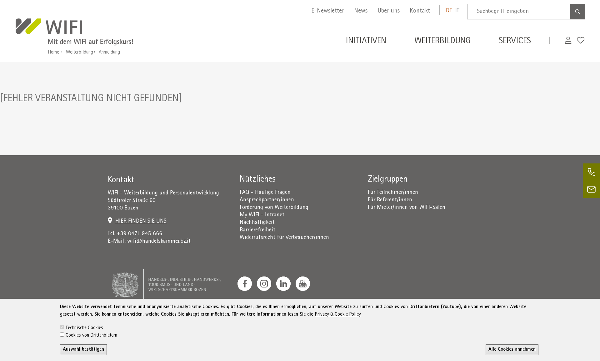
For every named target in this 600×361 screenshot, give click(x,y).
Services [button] (515, 41)
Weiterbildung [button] (442, 41)
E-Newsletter (327, 11)
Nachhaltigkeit (257, 223)
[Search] (577, 11)
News (361, 11)
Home (53, 52)
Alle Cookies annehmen (512, 349)
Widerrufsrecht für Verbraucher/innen (284, 238)
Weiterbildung (79, 52)
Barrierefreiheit (257, 230)
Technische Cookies (84, 328)
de (449, 11)
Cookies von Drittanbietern (91, 335)
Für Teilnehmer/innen (393, 193)
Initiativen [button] (366, 41)
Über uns (389, 11)
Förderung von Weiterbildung (274, 208)
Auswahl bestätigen (83, 349)
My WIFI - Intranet (262, 215)
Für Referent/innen (390, 200)
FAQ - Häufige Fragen (265, 193)
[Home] (74, 32)
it (457, 11)
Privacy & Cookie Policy (338, 314)
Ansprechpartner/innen (267, 200)
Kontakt (420, 11)
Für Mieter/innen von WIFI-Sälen (406, 208)
